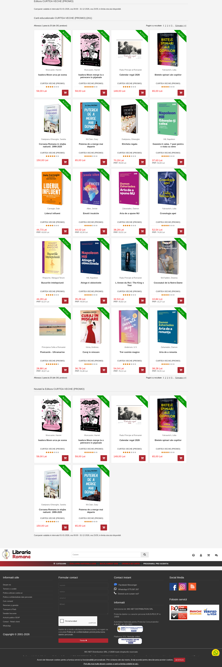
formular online (133, 636)
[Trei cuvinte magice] (129, 327)
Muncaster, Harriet (53, 70)
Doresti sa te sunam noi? (128, 594)
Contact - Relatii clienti (11, 622)
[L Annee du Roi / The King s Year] (129, 258)
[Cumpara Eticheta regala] (142, 162)
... (173, 25)
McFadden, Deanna (169, 278)
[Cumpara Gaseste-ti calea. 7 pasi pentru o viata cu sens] (181, 162)
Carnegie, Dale (53, 209)
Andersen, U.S (130, 347)
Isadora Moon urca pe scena (52, 75)
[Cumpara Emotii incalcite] (103, 231)
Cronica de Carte (131, 564)
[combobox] (110, 554)
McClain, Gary (92, 139)
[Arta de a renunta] (168, 327)
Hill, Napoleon (169, 139)
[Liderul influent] (52, 188)
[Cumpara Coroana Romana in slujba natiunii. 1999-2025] (65, 162)
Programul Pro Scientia (155, 564)
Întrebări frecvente (9, 613)
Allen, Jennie (92, 209)
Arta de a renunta (168, 352)
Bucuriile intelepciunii (52, 283)
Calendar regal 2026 (129, 75)
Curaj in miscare (91, 352)
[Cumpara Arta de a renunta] (181, 370)
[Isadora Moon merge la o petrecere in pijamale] (91, 49)
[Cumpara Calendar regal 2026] (142, 93)
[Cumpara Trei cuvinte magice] (142, 370)
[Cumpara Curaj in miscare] (103, 370)
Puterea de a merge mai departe (91, 145)
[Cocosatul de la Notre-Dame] (168, 257)
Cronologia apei (168, 213)
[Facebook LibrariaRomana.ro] (173, 590)
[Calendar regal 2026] (129, 49)
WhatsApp (7, 626)
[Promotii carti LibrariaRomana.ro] (182, 590)
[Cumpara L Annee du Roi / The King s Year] (142, 301)
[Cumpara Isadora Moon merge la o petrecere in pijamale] (103, 93)
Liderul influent (52, 213)
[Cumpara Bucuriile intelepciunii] (65, 301)
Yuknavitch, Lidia (169, 70)
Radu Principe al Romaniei (130, 70)
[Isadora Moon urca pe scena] (52, 49)
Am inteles (179, 660)
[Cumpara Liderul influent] (65, 231)
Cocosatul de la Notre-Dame (168, 283)
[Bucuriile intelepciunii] (52, 257)
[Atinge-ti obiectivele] (91, 257)
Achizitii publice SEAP (11, 618)
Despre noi (7, 585)
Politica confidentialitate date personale (17, 597)
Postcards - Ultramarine (52, 352)
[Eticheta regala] (129, 119)
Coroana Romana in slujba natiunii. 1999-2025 (52, 145)
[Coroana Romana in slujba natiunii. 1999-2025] (52, 119)
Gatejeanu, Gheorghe (131, 139)
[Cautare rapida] (145, 554)
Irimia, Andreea (92, 347)
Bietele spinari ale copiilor (168, 75)
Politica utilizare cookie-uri (12, 593)
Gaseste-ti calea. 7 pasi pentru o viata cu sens (168, 145)
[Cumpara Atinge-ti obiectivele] (103, 301)
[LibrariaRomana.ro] (16, 559)
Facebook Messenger (128, 585)
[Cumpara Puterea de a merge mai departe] (103, 162)
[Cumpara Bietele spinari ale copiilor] (181, 93)
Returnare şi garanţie (10, 605)
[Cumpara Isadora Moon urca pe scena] (65, 93)
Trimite (82, 640)
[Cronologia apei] (168, 188)
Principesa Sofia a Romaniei (53, 347)
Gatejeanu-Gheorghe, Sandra (53, 139)
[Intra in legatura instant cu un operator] (215, 653)
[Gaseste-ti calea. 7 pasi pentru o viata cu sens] (168, 119)
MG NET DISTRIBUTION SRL (140, 609)
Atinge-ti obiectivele (91, 283)
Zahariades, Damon (130, 209)
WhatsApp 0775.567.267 (128, 589)
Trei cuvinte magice (130, 352)
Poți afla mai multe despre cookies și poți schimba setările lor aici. (111, 664)
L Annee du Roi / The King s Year (129, 284)
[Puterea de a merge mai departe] (91, 119)
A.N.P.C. (117, 624)
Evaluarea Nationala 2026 (83, 564)
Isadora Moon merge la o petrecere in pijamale (91, 76)
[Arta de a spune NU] (129, 188)
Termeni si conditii (9, 589)
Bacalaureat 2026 (109, 564)
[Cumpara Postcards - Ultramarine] (65, 370)
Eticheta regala (129, 144)
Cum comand (8, 601)
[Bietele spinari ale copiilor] (168, 49)
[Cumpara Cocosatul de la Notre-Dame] (181, 301)
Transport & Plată (9, 609)
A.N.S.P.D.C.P (152, 614)
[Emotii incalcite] (91, 188)
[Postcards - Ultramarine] (52, 327)
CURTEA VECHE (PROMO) (52, 83)
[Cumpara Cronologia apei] (181, 231)
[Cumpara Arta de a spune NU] (142, 231)
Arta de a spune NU (129, 213)
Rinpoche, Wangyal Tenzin (54, 278)
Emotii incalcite (91, 213)
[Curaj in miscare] (91, 327)
